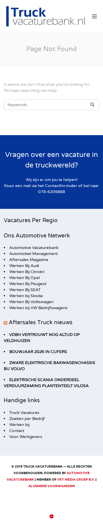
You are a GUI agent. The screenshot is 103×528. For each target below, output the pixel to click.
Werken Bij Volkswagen (31, 301)
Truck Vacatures (24, 412)
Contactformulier (61, 185)
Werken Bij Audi (24, 265)
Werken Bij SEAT (24, 289)
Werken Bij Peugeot (27, 283)
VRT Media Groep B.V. (76, 479)
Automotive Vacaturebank (33, 247)
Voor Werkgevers (25, 436)
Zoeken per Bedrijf (27, 418)
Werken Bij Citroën (26, 271)
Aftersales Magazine (28, 259)
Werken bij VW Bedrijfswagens (38, 307)
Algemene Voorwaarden (51, 486)
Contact (16, 430)
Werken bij (19, 424)
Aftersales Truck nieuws (40, 322)
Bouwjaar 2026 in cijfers (38, 351)
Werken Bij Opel (24, 277)
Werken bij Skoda (25, 295)
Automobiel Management (33, 253)
